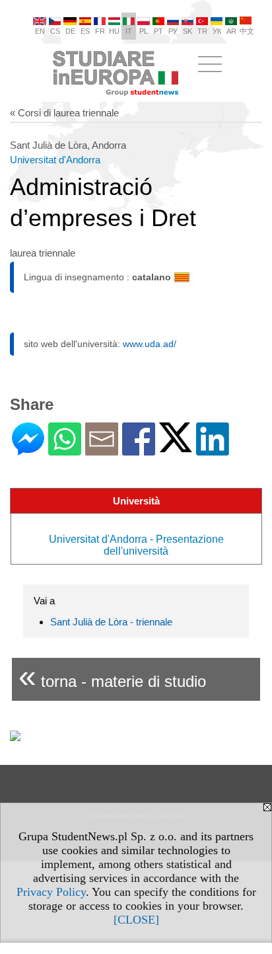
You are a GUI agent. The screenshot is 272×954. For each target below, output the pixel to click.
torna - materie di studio (112, 676)
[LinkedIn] (212, 450)
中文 (247, 31)
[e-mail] (101, 450)
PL (143, 31)
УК (217, 31)
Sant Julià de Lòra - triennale (111, 621)
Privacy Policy (51, 891)
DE (70, 31)
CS (55, 31)
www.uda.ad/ (149, 343)
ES (85, 31)
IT (128, 31)
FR (100, 31)
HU (114, 31)
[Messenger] (28, 450)
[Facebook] (138, 450)
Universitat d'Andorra (55, 159)
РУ (173, 31)
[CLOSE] (136, 919)
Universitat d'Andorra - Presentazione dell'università (136, 545)
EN (40, 31)
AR (231, 31)
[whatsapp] (64, 450)
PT (158, 31)
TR (202, 31)
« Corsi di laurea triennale (64, 112)
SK (187, 31)
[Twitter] (175, 447)
